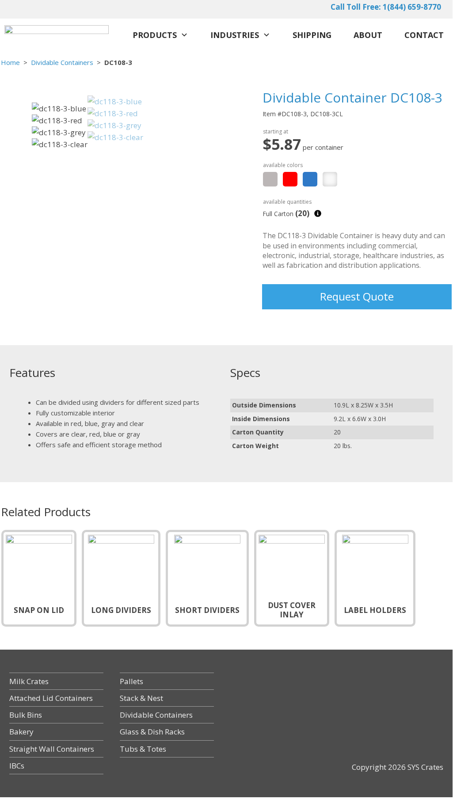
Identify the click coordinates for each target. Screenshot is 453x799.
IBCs (16, 766)
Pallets (131, 681)
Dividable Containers (62, 62)
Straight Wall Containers (51, 749)
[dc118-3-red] (113, 113)
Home (10, 62)
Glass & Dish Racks (152, 732)
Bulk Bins (25, 715)
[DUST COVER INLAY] (291, 577)
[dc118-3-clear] (115, 137)
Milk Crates (29, 681)
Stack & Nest (141, 698)
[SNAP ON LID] (38, 577)
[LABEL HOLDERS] (375, 577)
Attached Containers (51, 698)
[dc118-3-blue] (115, 101)
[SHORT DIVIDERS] (207, 577)
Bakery (21, 732)
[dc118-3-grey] (114, 125)
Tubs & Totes (143, 749)
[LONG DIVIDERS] (121, 577)
